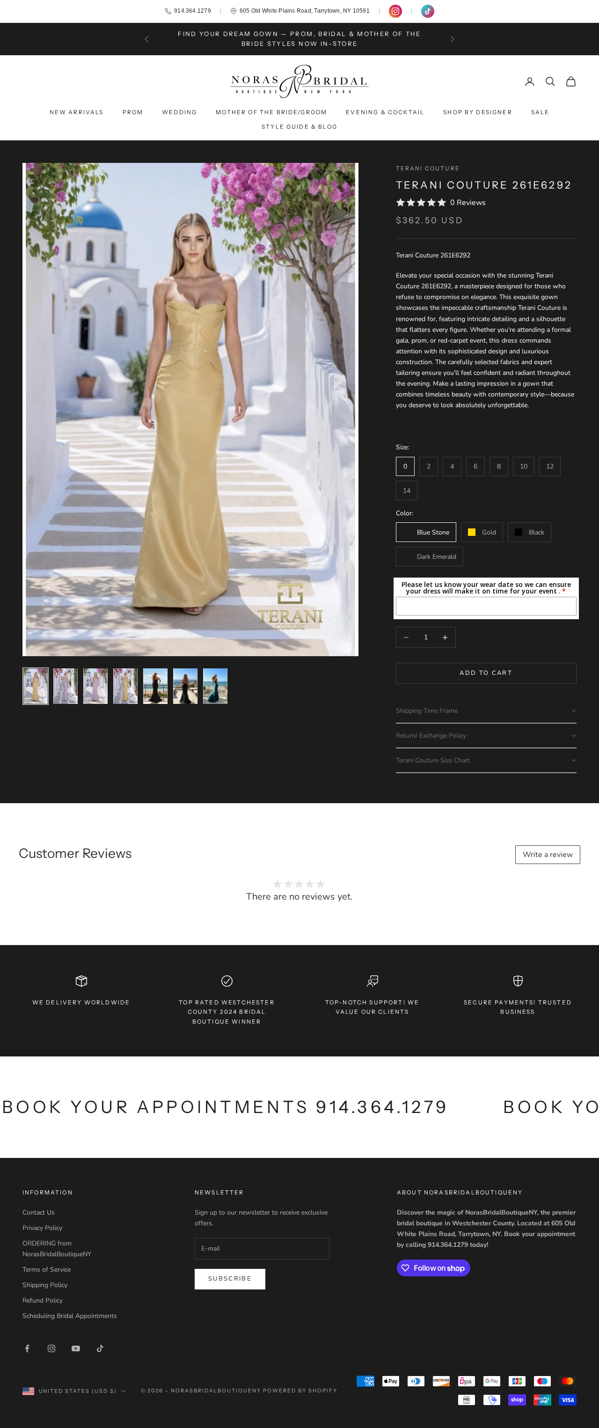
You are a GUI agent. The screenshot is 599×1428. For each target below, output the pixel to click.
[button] (486, 711)
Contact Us (38, 1212)
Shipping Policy (44, 1285)
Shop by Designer (477, 112)
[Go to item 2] (65, 686)
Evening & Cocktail (385, 112)
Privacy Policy (42, 1227)
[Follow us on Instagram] (395, 11)
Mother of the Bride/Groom (271, 112)
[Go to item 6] (185, 686)
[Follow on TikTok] (100, 1348)
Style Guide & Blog (299, 126)
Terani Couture (428, 168)
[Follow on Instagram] (51, 1348)
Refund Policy (42, 1300)
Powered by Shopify (300, 1390)
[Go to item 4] (125, 686)
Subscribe (230, 1278)
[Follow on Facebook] (27, 1348)
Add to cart (486, 673)
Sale (540, 112)
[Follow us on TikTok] (427, 11)
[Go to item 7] (215, 686)
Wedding (179, 112)
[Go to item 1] (35, 686)
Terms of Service (46, 1269)
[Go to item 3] (95, 686)
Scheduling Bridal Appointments (69, 1315)
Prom (133, 112)
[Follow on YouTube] (75, 1348)
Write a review (548, 854)
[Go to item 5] (155, 686)
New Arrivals (77, 112)
